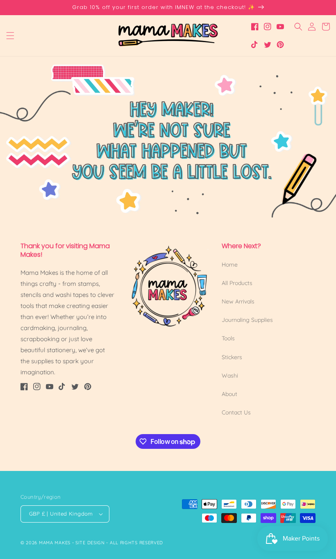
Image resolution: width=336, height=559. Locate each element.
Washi (230, 375)
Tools (228, 338)
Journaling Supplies (247, 320)
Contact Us (236, 412)
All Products (237, 283)
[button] (10, 36)
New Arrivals (238, 301)
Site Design (90, 542)
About (229, 394)
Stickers (232, 357)
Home (230, 264)
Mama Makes (54, 542)
